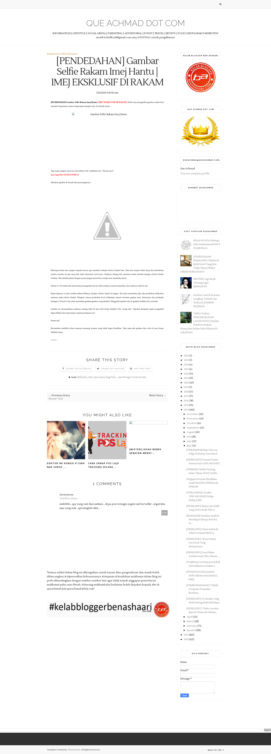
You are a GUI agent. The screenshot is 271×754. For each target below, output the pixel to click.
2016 (186, 400)
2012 (186, 639)
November (193, 418)
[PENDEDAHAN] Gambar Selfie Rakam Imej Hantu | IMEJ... (201, 575)
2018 (186, 391)
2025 (186, 360)
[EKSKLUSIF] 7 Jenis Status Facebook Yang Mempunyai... (201, 543)
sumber (54, 340)
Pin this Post (142, 369)
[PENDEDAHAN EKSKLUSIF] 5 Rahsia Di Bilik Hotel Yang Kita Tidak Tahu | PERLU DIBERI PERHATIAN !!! (199, 264)
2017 (186, 396)
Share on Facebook (78, 369)
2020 (186, 382)
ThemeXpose (74, 749)
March (191, 621)
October (192, 423)
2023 (186, 369)
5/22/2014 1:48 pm (68, 498)
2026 (186, 355)
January (191, 630)
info (90, 377)
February (192, 625)
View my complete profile (195, 173)
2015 (186, 405)
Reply (164, 513)
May (189, 445)
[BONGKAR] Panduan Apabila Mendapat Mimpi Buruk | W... (202, 519)
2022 (186, 373)
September (193, 427)
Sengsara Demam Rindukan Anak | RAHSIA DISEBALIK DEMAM (202, 483)
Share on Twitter (112, 369)
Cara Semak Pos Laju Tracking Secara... (103, 465)
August (191, 432)
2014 (186, 409)
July (189, 436)
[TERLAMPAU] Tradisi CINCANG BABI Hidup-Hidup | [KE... (200, 496)
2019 (186, 387)
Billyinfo (82, 377)
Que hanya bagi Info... (105, 377)
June (189, 441)
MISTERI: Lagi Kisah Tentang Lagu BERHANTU (204, 283)
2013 (186, 634)
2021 (186, 378)
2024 (186, 364)
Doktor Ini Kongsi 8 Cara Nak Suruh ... (66, 465)
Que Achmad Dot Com (135, 23)
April (190, 616)
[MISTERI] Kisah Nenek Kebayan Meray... (145, 451)
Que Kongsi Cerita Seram (132, 377)
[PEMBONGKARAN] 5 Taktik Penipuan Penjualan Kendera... (202, 589)
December (193, 414)
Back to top (215, 750)
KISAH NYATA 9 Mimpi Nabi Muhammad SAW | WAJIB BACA (206, 244)
